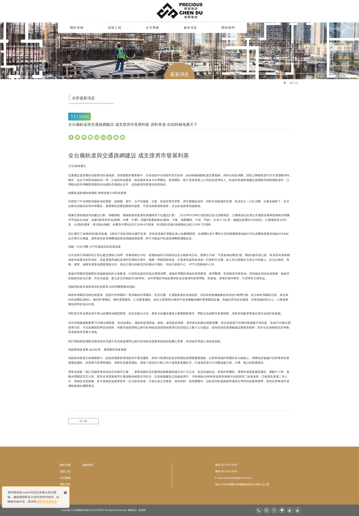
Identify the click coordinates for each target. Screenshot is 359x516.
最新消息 (190, 27)
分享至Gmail (122, 137)
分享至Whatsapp (103, 137)
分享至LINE (90, 137)
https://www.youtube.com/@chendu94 (290, 510)
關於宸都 (77, 27)
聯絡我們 (228, 27)
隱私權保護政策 (47, 501)
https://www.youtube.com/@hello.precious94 (297, 510)
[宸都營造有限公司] (179, 10)
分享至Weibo (109, 137)
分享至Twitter (77, 137)
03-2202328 (259, 510)
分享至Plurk (84, 137)
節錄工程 (115, 27)
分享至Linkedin (96, 137)
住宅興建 (152, 27)
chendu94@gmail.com (237, 477)
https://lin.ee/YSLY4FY (282, 510)
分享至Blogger (116, 137)
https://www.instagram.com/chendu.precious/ (266, 510)
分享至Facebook (71, 137)
